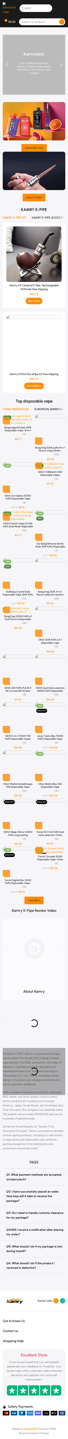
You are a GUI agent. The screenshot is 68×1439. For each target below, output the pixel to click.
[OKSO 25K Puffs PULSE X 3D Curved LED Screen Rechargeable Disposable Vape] (18, 670)
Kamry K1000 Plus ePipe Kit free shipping (34, 374)
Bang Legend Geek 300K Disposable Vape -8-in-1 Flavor (17, 430)
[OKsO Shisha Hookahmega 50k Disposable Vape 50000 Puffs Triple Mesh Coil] (18, 766)
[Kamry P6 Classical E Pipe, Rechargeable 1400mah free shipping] (34, 254)
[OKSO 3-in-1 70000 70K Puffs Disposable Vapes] (18, 718)
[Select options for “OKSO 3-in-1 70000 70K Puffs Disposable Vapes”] (6, 729)
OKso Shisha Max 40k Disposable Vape (50, 785)
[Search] (62, 22)
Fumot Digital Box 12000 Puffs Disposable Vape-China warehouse (18, 883)
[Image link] (14, 1300)
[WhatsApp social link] (62, 1301)
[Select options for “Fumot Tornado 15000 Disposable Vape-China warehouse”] (38, 850)
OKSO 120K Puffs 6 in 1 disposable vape (50, 641)
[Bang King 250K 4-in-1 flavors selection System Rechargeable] (50, 573)
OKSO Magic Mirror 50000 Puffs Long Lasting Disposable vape (17, 834)
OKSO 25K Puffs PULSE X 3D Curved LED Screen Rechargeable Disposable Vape (18, 692)
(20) (56, 454)
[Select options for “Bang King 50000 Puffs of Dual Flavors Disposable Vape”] (6, 609)
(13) (24, 598)
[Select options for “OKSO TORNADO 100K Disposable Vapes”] (38, 465)
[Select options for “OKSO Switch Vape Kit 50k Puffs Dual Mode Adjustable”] (6, 517)
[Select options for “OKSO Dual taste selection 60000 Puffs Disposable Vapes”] (38, 681)
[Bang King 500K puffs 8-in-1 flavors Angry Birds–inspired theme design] (50, 429)
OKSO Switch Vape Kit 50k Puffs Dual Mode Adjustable (18, 525)
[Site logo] (9, 8)
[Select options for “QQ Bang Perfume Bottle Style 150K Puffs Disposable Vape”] (38, 537)
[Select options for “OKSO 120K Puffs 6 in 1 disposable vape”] (38, 633)
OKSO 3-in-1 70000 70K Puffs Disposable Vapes (18, 737)
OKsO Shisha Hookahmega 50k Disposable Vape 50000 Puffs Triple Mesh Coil (17, 788)
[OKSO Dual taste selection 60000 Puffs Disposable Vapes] (50, 670)
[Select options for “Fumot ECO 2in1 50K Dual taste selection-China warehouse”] (38, 825)
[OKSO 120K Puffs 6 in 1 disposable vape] (50, 622)
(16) (56, 839)
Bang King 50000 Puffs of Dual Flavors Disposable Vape (18, 619)
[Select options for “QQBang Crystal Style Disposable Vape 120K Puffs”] (6, 585)
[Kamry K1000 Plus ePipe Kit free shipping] (34, 343)
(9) (56, 479)
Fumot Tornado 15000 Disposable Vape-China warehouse (50, 859)
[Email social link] (56, 1301)
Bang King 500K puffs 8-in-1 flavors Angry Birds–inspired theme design (50, 450)
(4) (24, 434)
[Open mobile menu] (64, 8)
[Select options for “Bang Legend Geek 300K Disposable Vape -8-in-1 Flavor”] (6, 420)
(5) (24, 502)
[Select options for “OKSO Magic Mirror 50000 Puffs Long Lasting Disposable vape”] (6, 825)
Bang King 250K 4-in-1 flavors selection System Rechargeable (50, 594)
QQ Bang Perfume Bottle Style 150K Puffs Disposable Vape (50, 546)
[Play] (34, 949)
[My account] (57, 8)
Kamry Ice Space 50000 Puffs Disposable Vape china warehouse (18, 498)
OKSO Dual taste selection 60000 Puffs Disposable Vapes (50, 690)
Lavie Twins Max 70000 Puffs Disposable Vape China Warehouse (50, 738)
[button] (7, 65)
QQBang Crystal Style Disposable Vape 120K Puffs (18, 593)
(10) (24, 530)
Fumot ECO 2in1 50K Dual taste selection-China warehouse (50, 834)
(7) (56, 550)
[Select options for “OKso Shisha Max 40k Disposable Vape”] (38, 777)
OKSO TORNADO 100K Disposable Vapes (50, 473)
